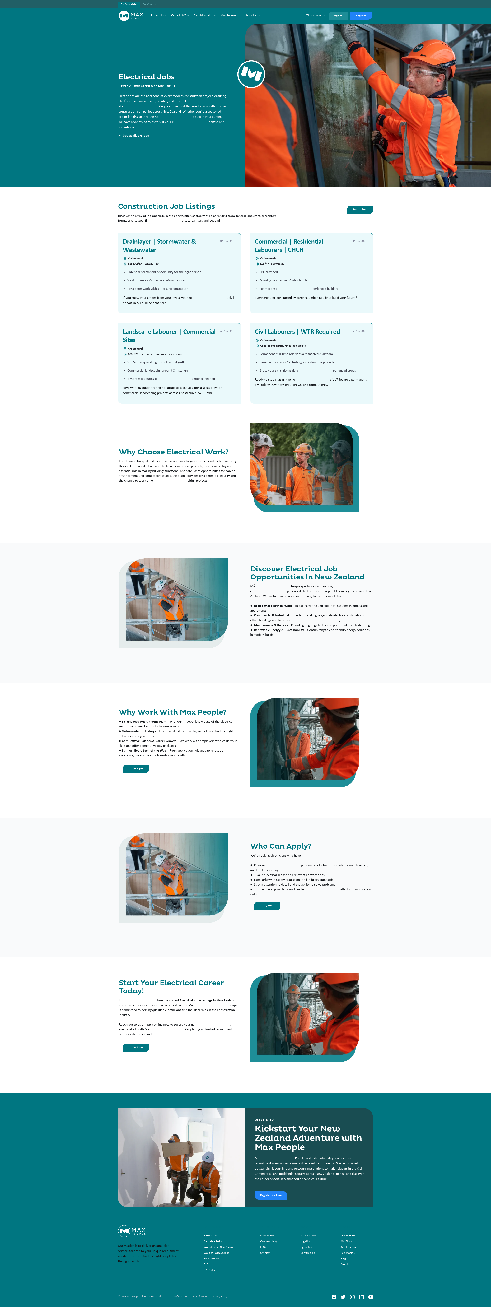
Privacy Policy (220, 1296)
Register (361, 15)
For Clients (149, 4)
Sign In (338, 15)
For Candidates (129, 4)
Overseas (265, 1253)
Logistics (305, 1241)
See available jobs (136, 135)
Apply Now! (136, 768)
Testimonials (347, 1253)
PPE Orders (210, 1270)
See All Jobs (360, 209)
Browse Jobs (158, 15)
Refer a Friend (211, 1258)
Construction (308, 1253)
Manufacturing (309, 1235)
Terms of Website (200, 1296)
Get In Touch (348, 1235)
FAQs (207, 1264)
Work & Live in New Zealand (219, 1247)
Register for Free (271, 1195)
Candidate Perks (213, 1241)
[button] (180, 16)
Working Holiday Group (216, 1253)
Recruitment (267, 1235)
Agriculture (307, 1247)
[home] (131, 15)
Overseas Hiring (268, 1241)
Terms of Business (177, 1296)
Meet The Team (349, 1247)
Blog (343, 1258)
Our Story (346, 1241)
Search (344, 1264)
